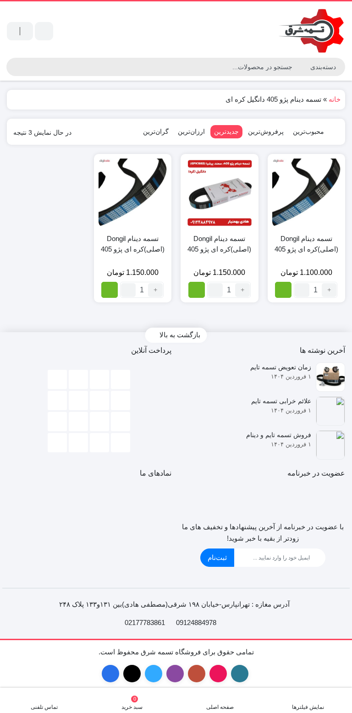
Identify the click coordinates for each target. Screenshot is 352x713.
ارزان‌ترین (191, 131)
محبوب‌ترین (308, 131)
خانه (335, 99)
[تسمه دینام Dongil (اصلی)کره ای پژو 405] (306, 193)
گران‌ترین (156, 131)
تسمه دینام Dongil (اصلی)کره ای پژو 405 (306, 244)
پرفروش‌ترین (266, 131)
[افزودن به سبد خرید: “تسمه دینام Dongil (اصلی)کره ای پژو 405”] (283, 290)
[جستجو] (13, 67)
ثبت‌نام (217, 557)
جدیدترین (226, 131)
